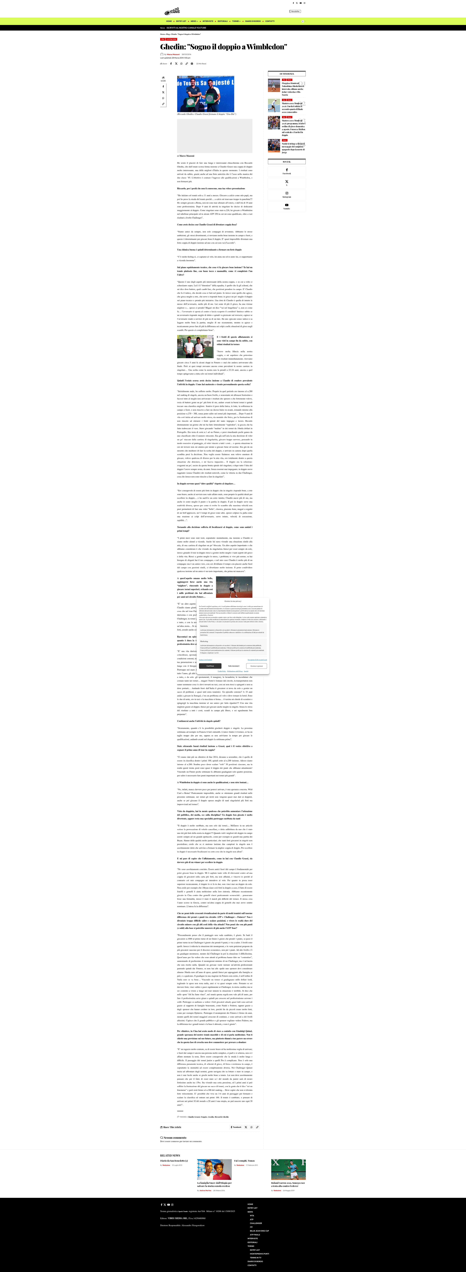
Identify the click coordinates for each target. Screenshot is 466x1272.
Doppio (204, 1117)
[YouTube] (300, 3)
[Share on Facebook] (171, 63)
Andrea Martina (205, 1190)
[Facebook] (293, 3)
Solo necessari (233, 666)
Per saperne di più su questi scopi (257, 659)
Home (162, 34)
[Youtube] (287, 207)
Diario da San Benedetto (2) (174, 1160)
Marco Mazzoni (173, 54)
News (289, 80)
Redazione (166, 1165)
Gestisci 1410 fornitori (205, 659)
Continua (210, 666)
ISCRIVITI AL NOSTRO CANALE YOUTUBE (186, 27)
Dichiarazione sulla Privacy (235, 671)
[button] (304, 11)
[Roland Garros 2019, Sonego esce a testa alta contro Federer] (288, 1169)
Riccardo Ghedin (222, 1117)
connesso (175, 1141)
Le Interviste (171, 39)
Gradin (211, 1117)
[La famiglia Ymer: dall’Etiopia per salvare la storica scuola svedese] (214, 1169)
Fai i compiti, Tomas (244, 1160)
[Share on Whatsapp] (181, 63)
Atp (162, 39)
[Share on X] (176, 63)
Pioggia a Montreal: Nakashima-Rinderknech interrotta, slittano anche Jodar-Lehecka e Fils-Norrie (293, 89)
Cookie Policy (222, 671)
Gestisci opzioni (257, 666)
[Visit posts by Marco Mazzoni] (162, 54)
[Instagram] (304, 3)
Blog (168, 34)
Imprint (246, 671)
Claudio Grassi (194, 1117)
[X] (296, 3)
